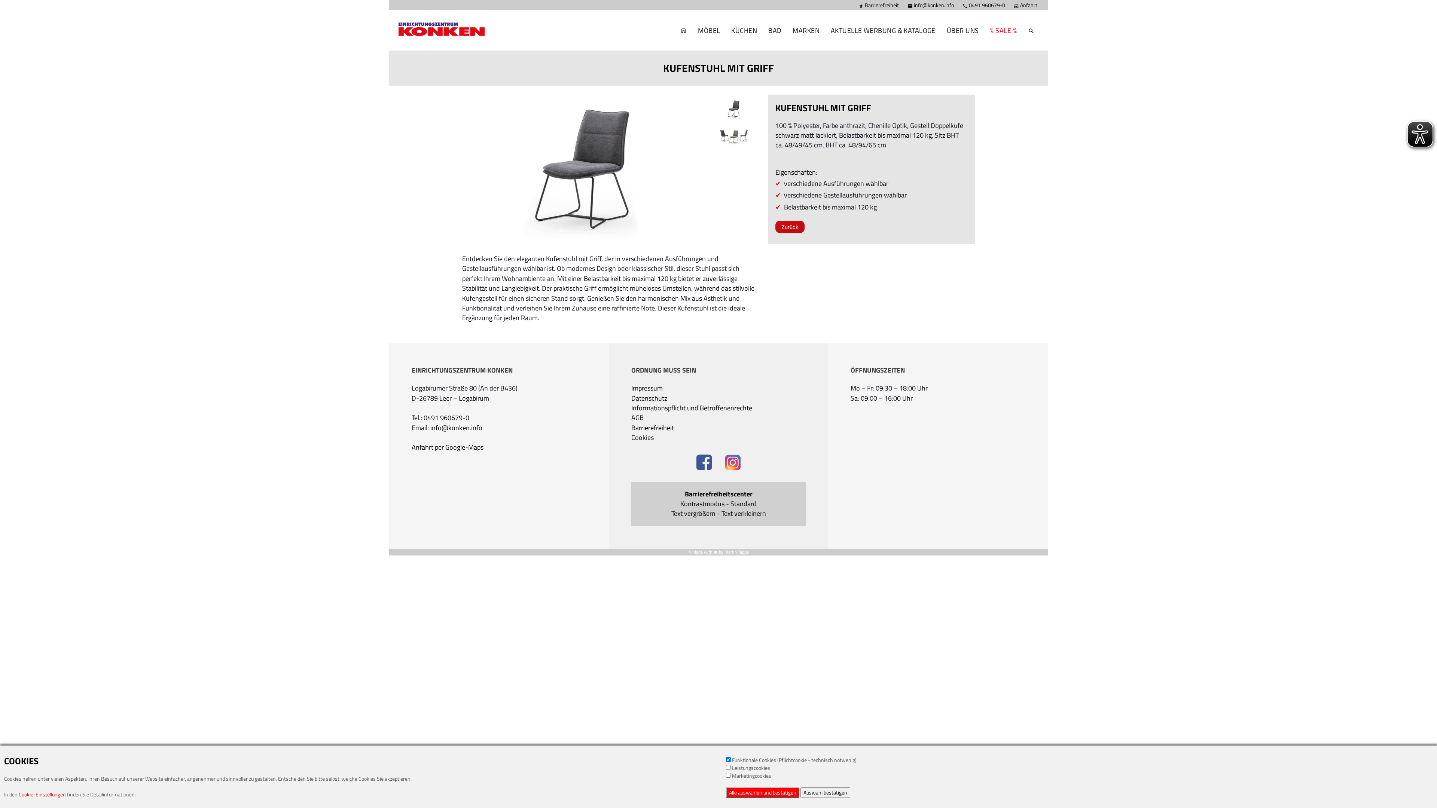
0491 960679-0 (983, 5)
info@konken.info (930, 5)
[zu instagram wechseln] (733, 463)
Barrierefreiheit (878, 5)
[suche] (1031, 31)
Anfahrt (1025, 5)
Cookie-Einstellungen (42, 794)
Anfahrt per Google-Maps (447, 447)
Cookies (642, 438)
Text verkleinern (743, 513)
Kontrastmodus (702, 504)
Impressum (647, 388)
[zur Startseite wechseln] (684, 31)
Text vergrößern (693, 513)
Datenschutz (649, 398)
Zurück (790, 227)
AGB (637, 418)
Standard (743, 504)
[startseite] (438, 19)
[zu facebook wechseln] (704, 463)
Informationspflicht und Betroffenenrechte (691, 408)
